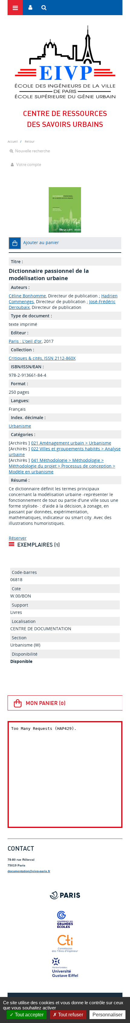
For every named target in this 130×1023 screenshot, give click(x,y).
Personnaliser (107, 1014)
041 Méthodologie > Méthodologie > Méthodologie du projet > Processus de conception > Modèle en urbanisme (62, 466)
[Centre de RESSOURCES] (65, 61)
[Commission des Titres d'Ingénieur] (65, 944)
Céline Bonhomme (27, 296)
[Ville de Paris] (65, 895)
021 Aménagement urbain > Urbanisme (71, 443)
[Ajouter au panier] (15, 243)
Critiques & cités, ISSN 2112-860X (42, 358)
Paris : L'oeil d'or (25, 341)
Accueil (13, 141)
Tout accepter (29, 1014)
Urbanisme (20, 426)
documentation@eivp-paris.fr (29, 871)
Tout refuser (70, 1014)
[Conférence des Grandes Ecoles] (65, 919)
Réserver (18, 538)
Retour (29, 141)
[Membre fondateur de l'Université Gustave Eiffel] (65, 968)
